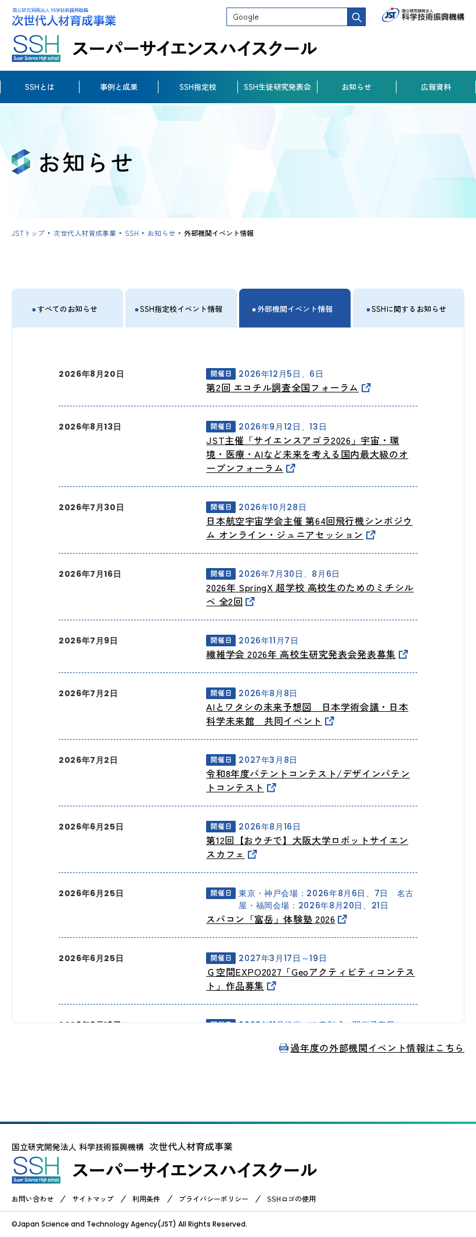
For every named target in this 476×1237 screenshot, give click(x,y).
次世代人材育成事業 (84, 233)
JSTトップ (28, 233)
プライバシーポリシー (213, 1198)
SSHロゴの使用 (291, 1198)
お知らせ (161, 233)
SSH (132, 233)
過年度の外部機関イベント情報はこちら (377, 1047)
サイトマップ (93, 1198)
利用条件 (146, 1198)
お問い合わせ (32, 1198)
